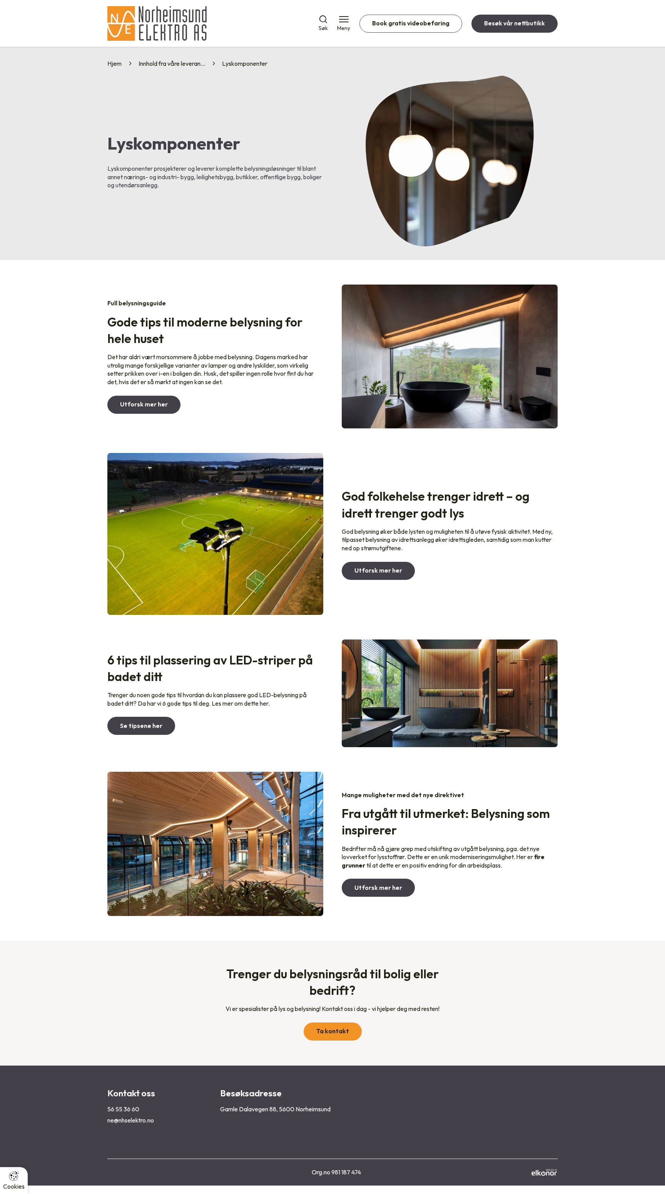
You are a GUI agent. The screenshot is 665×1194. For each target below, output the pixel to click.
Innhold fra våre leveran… (172, 63)
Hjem (114, 63)
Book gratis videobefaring (410, 23)
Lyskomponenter (244, 63)
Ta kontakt (332, 1031)
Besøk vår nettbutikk (514, 23)
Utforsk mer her (144, 404)
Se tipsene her (141, 725)
